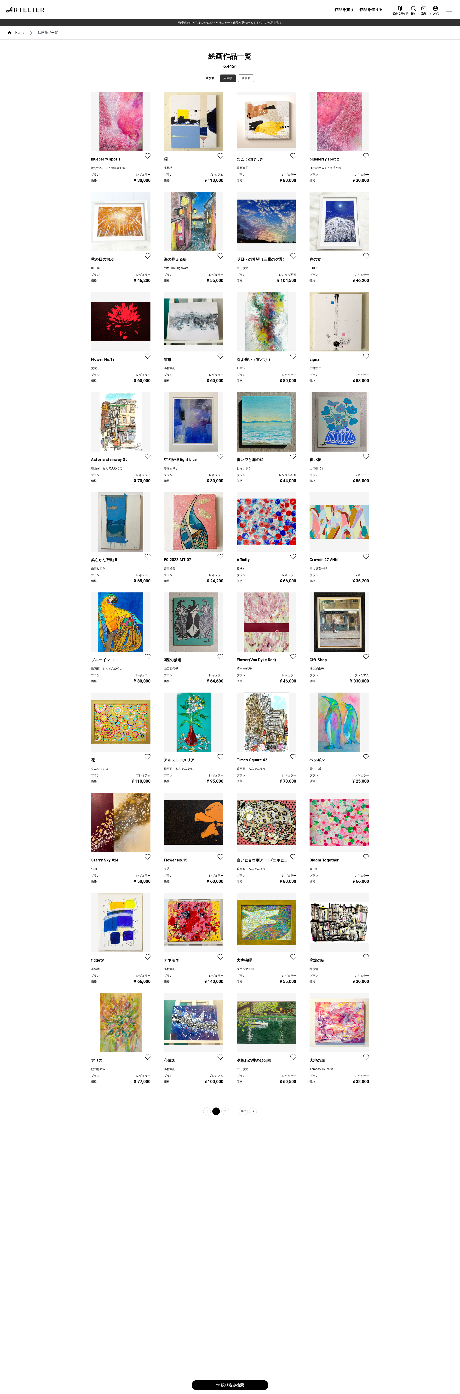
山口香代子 (317, 468)
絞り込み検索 (232, 1385)
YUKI (94, 869)
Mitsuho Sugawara (176, 268)
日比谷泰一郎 (318, 568)
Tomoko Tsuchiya (322, 1069)
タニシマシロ (99, 768)
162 (243, 1111)
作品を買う (344, 9)
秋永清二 (315, 969)
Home (19, 32)
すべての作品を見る (269, 22)
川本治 (241, 368)
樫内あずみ (98, 1069)
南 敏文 (242, 268)
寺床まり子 (171, 468)
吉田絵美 (169, 568)
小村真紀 (169, 368)
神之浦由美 (317, 668)
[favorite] (147, 156)
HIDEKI (95, 268)
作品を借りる (371, 9)
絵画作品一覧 (48, 32)
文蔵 (94, 368)
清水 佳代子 (244, 668)
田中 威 (315, 768)
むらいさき (244, 468)
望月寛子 (242, 168)
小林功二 (169, 168)
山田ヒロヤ (98, 568)
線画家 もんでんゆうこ (107, 468)
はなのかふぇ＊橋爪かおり (108, 168)
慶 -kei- (241, 568)
